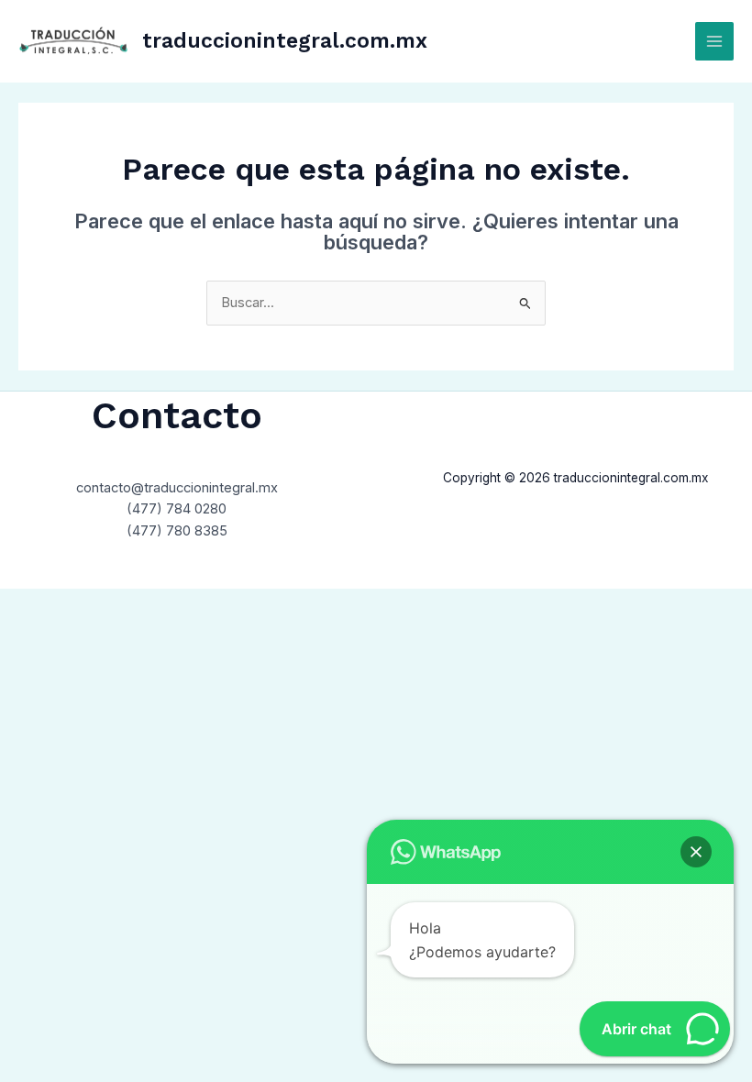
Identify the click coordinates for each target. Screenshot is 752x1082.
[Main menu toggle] (714, 41)
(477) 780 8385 (177, 531)
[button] (696, 851)
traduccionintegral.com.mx (284, 40)
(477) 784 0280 (177, 509)
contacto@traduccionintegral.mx (177, 488)
